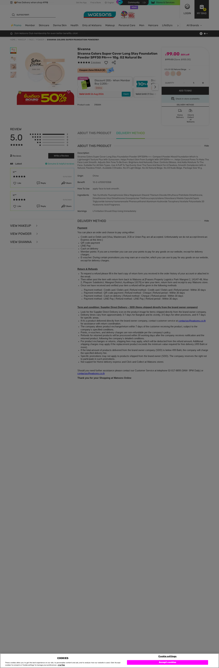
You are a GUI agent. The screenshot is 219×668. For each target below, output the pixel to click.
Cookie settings (167, 656)
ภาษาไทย (61, 665)
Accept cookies (167, 662)
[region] (109, 660)
